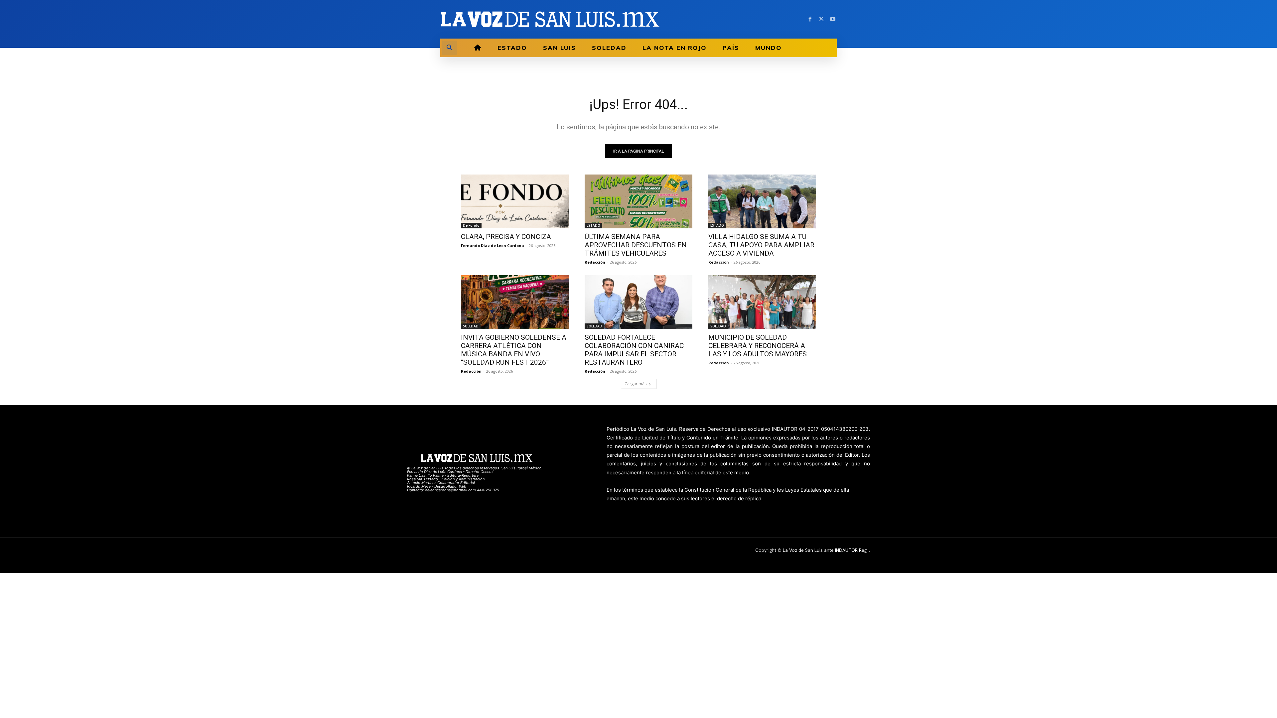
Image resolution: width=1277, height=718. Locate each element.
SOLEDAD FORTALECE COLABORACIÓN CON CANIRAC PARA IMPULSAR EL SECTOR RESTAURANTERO (634, 349)
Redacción (595, 262)
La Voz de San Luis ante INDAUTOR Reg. (826, 550)
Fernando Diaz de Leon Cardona (492, 245)
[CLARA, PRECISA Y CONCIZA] (515, 201)
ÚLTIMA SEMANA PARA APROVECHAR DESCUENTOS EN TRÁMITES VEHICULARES (636, 245)
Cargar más (635, 384)
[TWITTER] (821, 19)
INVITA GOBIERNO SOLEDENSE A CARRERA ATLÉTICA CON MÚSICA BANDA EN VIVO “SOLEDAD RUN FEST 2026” (513, 349)
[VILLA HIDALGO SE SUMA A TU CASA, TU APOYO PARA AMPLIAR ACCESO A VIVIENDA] (762, 201)
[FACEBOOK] (810, 19)
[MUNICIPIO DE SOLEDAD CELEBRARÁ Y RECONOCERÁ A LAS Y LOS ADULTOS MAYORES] (762, 302)
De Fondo (471, 225)
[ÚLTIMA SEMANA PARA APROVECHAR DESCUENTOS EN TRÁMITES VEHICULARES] (638, 201)
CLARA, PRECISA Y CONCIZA (506, 237)
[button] (449, 48)
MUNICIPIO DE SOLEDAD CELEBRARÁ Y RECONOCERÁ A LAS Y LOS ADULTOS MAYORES (757, 345)
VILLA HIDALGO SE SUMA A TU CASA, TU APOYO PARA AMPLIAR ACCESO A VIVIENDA (761, 245)
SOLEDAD (471, 326)
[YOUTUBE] (833, 19)
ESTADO (593, 225)
